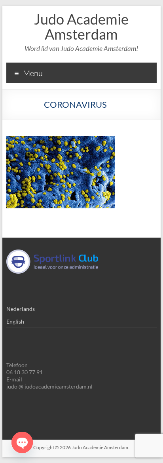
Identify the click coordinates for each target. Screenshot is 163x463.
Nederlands (20, 308)
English (15, 321)
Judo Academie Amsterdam (81, 26)
